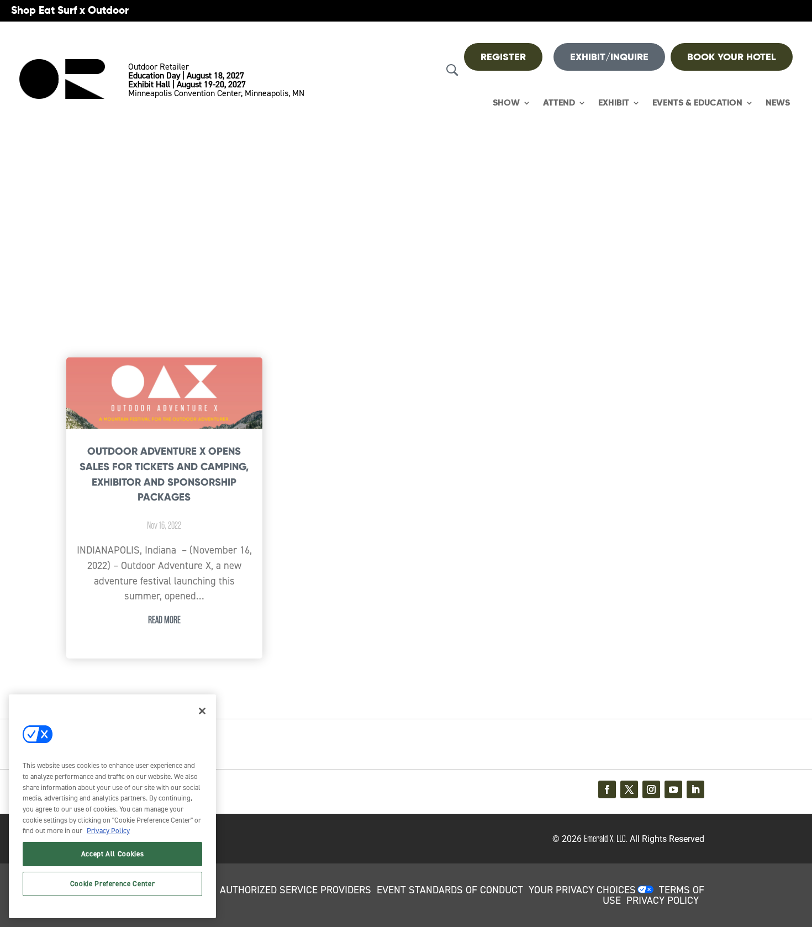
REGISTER (503, 57)
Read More (164, 620)
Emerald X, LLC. (606, 839)
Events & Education (697, 103)
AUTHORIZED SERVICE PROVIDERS (295, 890)
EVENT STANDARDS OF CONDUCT (450, 890)
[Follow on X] (629, 789)
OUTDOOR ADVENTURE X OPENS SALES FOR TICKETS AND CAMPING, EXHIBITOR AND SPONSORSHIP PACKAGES (164, 474)
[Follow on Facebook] (607, 789)
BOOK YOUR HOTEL (731, 57)
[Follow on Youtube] (673, 789)
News (778, 103)
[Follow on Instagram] (651, 789)
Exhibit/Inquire (609, 57)
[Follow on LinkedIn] (695, 789)
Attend (559, 103)
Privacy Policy (108, 830)
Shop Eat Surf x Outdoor (70, 10)
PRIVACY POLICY (662, 900)
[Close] (202, 711)
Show (506, 103)
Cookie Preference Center (112, 883)
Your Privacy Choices (582, 890)
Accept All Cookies (112, 853)
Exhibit (613, 103)
